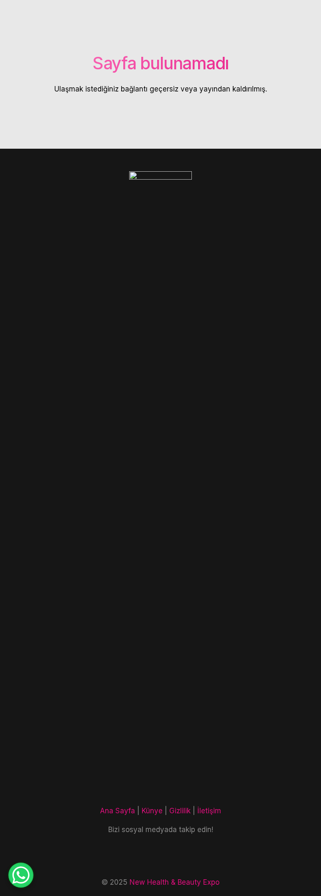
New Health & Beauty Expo (174, 882)
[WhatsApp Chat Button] (20, 875)
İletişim (209, 811)
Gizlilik (180, 811)
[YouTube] (203, 856)
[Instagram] (146, 856)
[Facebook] (117, 856)
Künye (152, 811)
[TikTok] (175, 856)
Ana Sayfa (117, 811)
